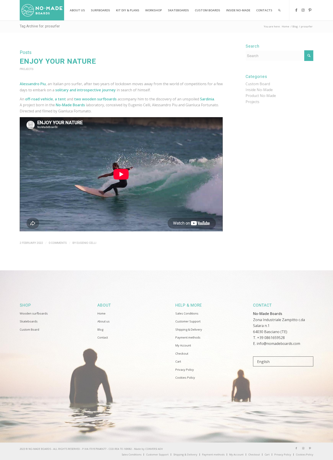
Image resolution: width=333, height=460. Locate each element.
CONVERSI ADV (154, 448)
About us (103, 321)
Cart (178, 361)
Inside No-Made (259, 89)
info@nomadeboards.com (278, 343)
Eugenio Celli (86, 243)
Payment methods (187, 337)
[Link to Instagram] (303, 10)
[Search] (279, 10)
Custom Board (258, 83)
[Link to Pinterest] (309, 10)
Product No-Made (261, 95)
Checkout (181, 353)
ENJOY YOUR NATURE (58, 61)
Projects (26, 69)
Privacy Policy (184, 370)
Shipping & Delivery (188, 329)
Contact (102, 337)
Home (101, 313)
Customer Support (187, 321)
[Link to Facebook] (296, 10)
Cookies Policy (185, 377)
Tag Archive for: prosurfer (40, 26)
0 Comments (58, 243)
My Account (183, 345)
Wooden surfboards (34, 313)
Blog (100, 329)
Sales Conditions (186, 313)
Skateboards (29, 321)
